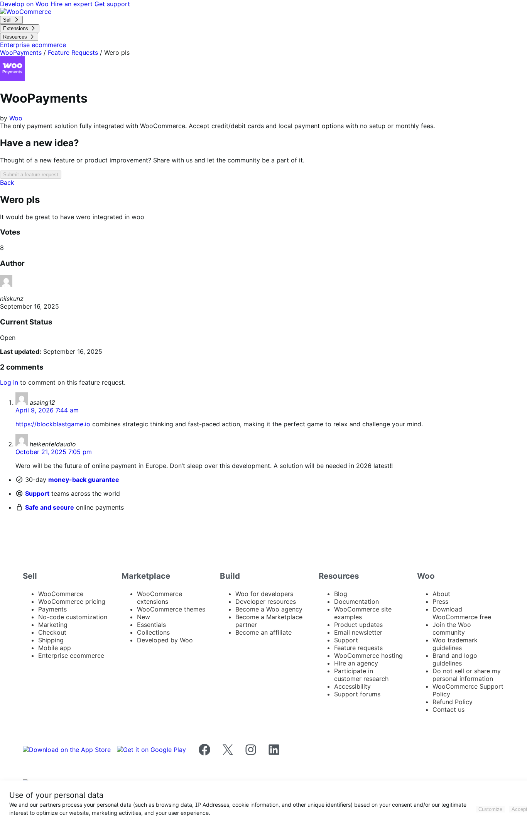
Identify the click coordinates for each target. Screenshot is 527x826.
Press (440, 601)
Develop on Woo (25, 4)
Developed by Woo (165, 640)
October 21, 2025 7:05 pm (53, 452)
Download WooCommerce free (461, 613)
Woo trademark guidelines (455, 644)
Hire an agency (356, 663)
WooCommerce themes (171, 609)
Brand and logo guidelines (454, 659)
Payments (52, 609)
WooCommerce (60, 594)
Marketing (53, 624)
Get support (112, 4)
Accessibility (352, 686)
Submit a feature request (30, 174)
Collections (153, 632)
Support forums (357, 694)
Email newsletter (358, 632)
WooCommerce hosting (368, 655)
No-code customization (72, 617)
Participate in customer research (361, 674)
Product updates (358, 624)
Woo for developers (264, 594)
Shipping (51, 640)
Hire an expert (73, 4)
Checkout (52, 632)
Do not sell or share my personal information (466, 674)
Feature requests (358, 648)
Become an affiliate (263, 632)
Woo (15, 118)
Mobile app (54, 648)
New (143, 617)
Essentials (151, 624)
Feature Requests (73, 52)
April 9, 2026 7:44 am (47, 410)
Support (37, 493)
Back (7, 182)
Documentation (356, 601)
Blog (340, 594)
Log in (9, 382)
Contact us (448, 709)
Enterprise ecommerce (71, 655)
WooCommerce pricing (71, 601)
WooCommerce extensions (159, 597)
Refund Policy (452, 702)
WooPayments (21, 52)
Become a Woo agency (268, 609)
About (441, 594)
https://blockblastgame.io (52, 424)
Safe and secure (49, 507)
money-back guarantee (83, 479)
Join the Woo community (451, 628)
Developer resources (265, 601)
